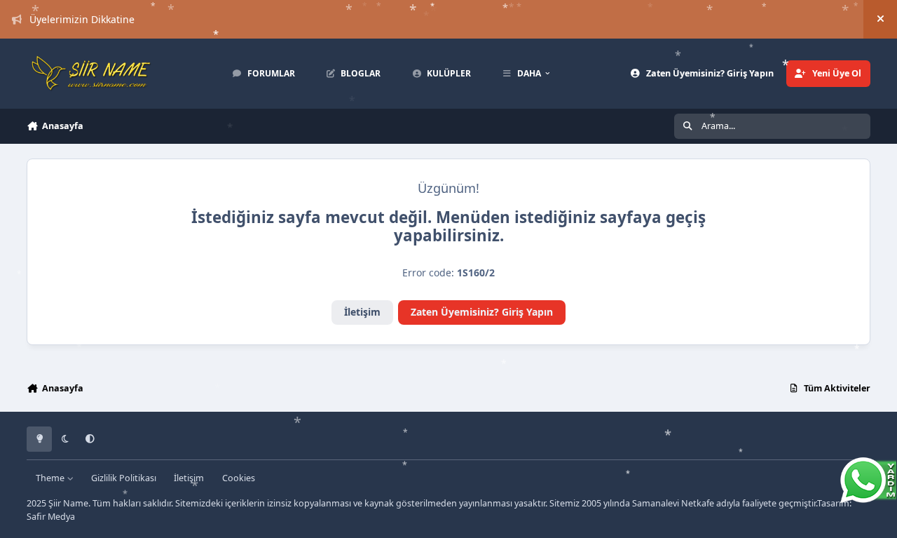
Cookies (238, 478)
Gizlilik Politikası (123, 478)
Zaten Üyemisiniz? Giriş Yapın (482, 311)
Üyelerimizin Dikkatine (82, 19)
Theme (51, 478)
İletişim (362, 311)
